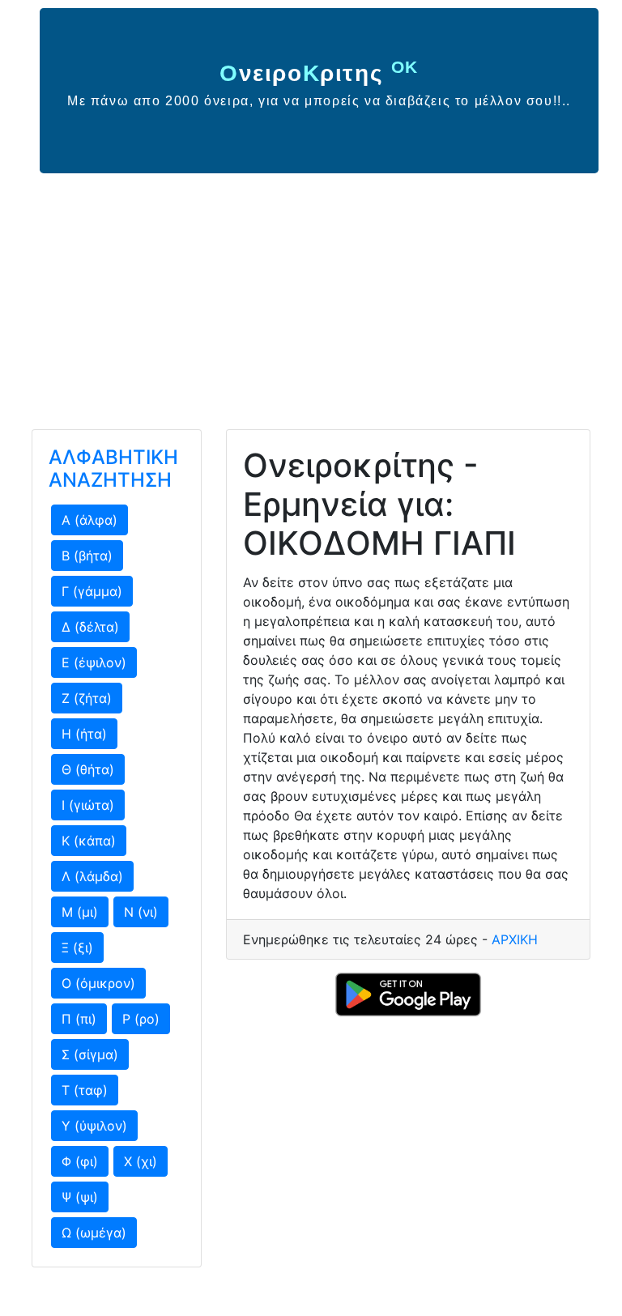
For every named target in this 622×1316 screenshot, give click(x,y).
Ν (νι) (141, 912)
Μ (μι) (80, 912)
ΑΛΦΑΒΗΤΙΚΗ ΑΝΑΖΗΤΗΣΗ (113, 468)
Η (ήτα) (84, 734)
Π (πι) (79, 1019)
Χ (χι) (140, 1161)
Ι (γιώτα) (88, 805)
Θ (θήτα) (88, 769)
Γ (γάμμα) (92, 591)
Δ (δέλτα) (90, 627)
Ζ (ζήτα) (87, 698)
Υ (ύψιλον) (94, 1126)
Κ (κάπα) (89, 841)
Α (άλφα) (89, 520)
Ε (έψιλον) (94, 662)
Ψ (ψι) (80, 1197)
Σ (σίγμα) (90, 1054)
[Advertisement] (311, 294)
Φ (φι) (80, 1161)
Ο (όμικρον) (98, 983)
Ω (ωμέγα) (94, 1232)
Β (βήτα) (87, 555)
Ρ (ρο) (141, 1019)
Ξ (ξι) (77, 947)
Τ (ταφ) (85, 1090)
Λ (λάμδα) (92, 876)
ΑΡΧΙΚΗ (515, 939)
